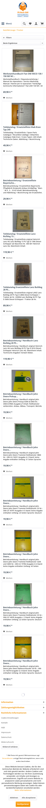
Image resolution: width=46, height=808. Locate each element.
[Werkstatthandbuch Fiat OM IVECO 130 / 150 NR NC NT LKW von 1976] (23, 61)
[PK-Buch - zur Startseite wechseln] (23, 10)
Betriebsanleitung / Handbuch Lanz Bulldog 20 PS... (20, 341)
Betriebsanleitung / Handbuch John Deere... (20, 448)
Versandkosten (7, 758)
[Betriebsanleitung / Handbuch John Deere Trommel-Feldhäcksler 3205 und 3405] (23, 541)
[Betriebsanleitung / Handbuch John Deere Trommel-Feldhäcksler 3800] (23, 434)
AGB (3, 727)
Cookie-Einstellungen (10, 718)
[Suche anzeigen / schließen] (24, 23)
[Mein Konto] (36, 23)
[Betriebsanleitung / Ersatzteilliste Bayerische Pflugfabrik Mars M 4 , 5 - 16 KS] (23, 167)
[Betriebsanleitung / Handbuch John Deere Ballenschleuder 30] (23, 648)
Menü (9, 23)
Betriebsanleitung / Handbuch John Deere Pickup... (20, 395)
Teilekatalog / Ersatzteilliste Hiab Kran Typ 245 (22, 128)
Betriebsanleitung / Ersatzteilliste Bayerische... (19, 181)
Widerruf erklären (10, 747)
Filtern (9, 37)
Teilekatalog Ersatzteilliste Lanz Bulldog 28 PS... (22, 288)
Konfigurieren (23, 804)
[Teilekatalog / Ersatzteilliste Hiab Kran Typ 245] (23, 114)
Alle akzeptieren (29, 797)
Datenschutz (6, 737)
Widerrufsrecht (7, 742)
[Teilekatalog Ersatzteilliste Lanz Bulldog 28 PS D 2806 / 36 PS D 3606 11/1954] (23, 274)
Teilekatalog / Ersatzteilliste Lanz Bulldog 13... (19, 235)
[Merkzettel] (30, 23)
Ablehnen (14, 797)
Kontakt (4, 722)
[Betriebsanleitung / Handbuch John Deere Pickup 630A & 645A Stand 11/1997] (23, 381)
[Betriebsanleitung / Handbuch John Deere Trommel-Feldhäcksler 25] (23, 487)
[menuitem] (6, 23)
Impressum (6, 732)
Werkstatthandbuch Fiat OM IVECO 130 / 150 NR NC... (23, 74)
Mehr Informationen (23, 790)
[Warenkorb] (42, 23)
